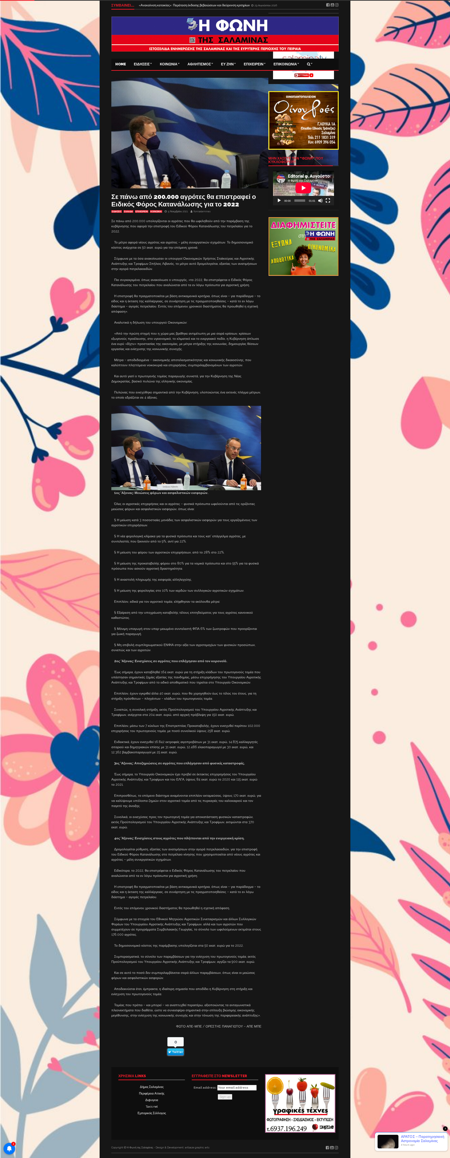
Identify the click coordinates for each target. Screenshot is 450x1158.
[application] (303, 188)
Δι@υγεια (151, 1100)
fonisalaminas (202, 211)
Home (120, 64)
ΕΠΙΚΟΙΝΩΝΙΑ (285, 64)
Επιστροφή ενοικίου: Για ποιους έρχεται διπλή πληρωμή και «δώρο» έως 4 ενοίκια (194, 5)
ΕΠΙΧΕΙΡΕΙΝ (253, 64)
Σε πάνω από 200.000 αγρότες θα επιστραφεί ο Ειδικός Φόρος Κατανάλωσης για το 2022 (183, 200)
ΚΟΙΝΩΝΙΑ (168, 64)
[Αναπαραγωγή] (279, 200)
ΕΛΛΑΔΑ (128, 211)
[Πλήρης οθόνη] (328, 200)
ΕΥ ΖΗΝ (227, 64)
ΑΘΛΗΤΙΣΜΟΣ (199, 64)
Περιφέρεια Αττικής (151, 1093)
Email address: (205, 1087)
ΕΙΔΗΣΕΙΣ (142, 64)
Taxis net (152, 1106)
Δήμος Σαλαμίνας (152, 1087)
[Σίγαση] (320, 200)
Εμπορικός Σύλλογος (152, 1113)
